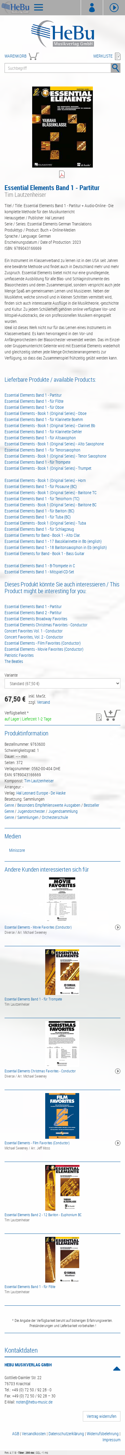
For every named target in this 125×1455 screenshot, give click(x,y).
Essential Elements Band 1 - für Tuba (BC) (38, 517)
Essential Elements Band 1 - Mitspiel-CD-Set (39, 572)
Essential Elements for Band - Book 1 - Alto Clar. (42, 535)
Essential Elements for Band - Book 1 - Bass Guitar (44, 553)
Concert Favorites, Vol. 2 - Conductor (34, 637)
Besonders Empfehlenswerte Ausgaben (48, 805)
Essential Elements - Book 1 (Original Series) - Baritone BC (50, 505)
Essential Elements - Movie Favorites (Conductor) (44, 649)
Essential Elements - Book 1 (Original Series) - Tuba (45, 523)
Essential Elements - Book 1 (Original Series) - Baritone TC (50, 492)
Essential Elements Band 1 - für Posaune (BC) (41, 486)
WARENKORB (15, 56)
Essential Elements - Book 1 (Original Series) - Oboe (45, 413)
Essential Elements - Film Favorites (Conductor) (43, 643)
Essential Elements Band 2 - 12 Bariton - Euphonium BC (43, 1214)
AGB (15, 1433)
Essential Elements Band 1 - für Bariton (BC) (39, 511)
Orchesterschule (55, 817)
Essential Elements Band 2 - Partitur (33, 612)
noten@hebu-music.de (34, 1402)
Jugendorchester (31, 811)
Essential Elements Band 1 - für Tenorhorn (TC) (42, 498)
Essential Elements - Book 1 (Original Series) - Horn (45, 480)
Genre (9, 805)
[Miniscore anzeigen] (62, 175)
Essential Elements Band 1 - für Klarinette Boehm (44, 419)
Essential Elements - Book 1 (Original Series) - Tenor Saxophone (55, 456)
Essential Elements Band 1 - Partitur (33, 395)
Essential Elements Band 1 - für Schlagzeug (39, 529)
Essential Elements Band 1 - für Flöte (34, 401)
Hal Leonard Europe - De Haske (41, 793)
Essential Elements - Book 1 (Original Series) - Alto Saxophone (54, 444)
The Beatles (14, 661)
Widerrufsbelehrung (103, 1433)
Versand (43, 702)
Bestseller (91, 805)
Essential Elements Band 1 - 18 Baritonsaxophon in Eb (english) (56, 547)
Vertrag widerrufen (102, 1416)
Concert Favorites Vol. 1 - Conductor (33, 631)
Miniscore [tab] (17, 850)
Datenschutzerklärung (66, 1433)
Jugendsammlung (63, 811)
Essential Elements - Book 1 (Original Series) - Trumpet (48, 468)
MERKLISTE (103, 56)
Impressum (111, 1440)
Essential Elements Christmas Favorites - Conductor (46, 625)
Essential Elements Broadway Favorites (36, 618)
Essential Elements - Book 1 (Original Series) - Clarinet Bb (50, 425)
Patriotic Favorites (19, 655)
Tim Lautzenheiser (39, 781)
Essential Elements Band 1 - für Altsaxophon (40, 438)
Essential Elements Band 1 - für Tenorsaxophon (42, 450)
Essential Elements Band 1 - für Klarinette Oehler (43, 431)
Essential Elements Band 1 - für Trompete (37, 462)
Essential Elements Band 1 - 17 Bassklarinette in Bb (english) (53, 541)
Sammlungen (28, 817)
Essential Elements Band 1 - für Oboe (34, 407)
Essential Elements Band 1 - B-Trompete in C (40, 565)
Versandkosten (34, 1433)
